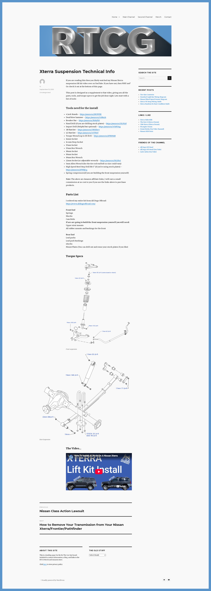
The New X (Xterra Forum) (149, 122)
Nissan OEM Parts (146, 131)
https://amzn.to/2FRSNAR (105, 136)
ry (40, 86)
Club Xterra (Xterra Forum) (149, 124)
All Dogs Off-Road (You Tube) (150, 150)
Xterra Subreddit (146, 120)
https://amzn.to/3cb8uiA (95, 117)
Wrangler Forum (146, 127)
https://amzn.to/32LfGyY (116, 123)
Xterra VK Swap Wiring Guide (150, 102)
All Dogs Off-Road (146, 147)
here (45, 564)
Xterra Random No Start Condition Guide (155, 104)
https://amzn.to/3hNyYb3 (89, 120)
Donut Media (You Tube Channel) (152, 129)
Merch (158, 17)
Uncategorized (45, 92)
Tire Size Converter (147, 95)
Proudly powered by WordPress (53, 580)
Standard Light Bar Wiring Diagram (153, 97)
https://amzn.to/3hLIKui (110, 160)
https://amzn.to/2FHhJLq (76, 170)
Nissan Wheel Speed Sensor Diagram (153, 99)
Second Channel (145, 17)
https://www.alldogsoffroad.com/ (80, 204)
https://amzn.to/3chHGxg (110, 126)
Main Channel (129, 17)
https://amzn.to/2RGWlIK (91, 114)
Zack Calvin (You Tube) (148, 152)
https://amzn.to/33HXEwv (89, 130)
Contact (167, 17)
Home (114, 17)
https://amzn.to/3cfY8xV (88, 133)
